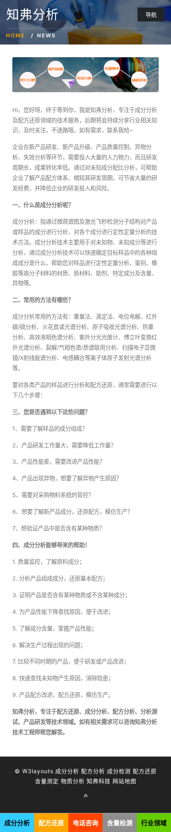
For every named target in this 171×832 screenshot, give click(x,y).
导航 (151, 14)
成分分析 (67, 771)
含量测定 (47, 781)
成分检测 (119, 771)
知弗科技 (99, 781)
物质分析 (73, 781)
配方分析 (93, 771)
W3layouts (37, 771)
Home (15, 35)
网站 (118, 781)
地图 (130, 781)
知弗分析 (32, 15)
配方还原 (145, 771)
